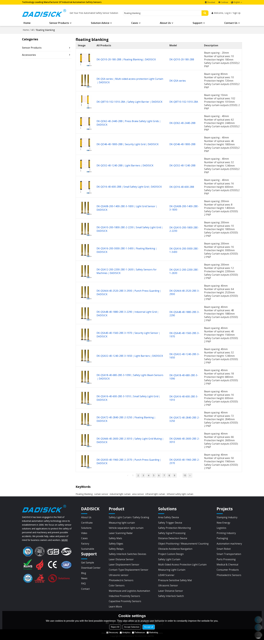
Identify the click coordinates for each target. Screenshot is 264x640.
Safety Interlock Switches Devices (127, 554)
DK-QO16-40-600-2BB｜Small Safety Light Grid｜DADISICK (129, 186)
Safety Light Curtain (169, 559)
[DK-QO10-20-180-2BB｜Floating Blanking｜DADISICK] (85, 59)
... (179, 475)
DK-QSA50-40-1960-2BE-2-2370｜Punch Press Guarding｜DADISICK (129, 461)
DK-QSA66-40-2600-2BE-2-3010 (184, 440)
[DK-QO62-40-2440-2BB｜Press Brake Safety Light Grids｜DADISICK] (85, 123)
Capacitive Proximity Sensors (125, 601)
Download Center (91, 567)
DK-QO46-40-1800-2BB (182, 144)
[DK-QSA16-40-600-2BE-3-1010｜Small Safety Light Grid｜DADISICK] (85, 398)
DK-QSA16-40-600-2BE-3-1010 (183, 398)
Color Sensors (117, 585)
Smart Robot (224, 548)
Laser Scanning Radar (121, 533)
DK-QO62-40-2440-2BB (182, 123)
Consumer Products (228, 569)
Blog (83, 573)
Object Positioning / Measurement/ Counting (183, 543)
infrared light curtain (155, 494)
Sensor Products (59, 23)
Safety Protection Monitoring (174, 528)
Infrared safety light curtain (180, 494)
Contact (85, 588)
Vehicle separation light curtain (126, 528)
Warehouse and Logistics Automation (129, 590)
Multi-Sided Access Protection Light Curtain (182, 564)
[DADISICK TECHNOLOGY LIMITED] (44, 13)
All (32, 29)
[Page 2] (190, 475)
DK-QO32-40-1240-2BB (182, 165)
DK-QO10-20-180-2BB (181, 59)
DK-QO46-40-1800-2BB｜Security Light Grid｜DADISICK (128, 144)
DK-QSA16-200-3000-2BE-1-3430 (184, 250)
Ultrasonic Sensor (168, 585)
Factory (85, 543)
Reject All (115, 627)
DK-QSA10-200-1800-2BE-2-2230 (184, 229)
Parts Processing (226, 559)
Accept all (148, 627)
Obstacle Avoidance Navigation (175, 548)
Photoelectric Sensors (121, 580)
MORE (64, 540)
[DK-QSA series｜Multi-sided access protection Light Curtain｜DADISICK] (85, 80)
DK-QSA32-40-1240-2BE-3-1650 (184, 355)
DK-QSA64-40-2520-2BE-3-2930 (184, 292)
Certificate (224, 2)
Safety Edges (116, 543)
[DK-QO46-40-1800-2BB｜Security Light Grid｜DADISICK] (85, 144)
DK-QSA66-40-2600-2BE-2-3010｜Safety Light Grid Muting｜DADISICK (130, 440)
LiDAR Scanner (166, 575)
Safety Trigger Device (170, 522)
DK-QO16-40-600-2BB (181, 187)
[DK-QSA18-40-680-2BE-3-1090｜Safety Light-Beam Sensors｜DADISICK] (85, 377)
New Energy (223, 522)
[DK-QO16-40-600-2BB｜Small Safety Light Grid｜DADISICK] (85, 187)
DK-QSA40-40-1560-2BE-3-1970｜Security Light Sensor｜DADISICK (129, 334)
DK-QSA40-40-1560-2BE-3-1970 (184, 334)
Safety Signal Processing (171, 533)
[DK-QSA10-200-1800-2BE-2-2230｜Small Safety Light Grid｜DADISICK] (85, 229)
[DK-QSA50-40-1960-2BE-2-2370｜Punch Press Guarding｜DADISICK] (85, 461)
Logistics (221, 528)
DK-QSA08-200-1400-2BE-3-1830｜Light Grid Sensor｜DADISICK (127, 208)
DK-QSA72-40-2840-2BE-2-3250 (184, 419)
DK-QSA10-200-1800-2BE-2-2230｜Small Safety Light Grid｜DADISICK (130, 229)
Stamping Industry (227, 517)
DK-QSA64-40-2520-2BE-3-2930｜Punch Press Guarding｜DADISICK (129, 292)
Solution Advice (100, 23)
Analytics (126, 632)
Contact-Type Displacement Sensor (128, 569)
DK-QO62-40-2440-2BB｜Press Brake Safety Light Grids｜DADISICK (129, 122)
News (84, 578)
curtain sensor (101, 494)
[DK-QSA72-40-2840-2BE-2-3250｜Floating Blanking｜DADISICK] (85, 419)
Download (211, 2)
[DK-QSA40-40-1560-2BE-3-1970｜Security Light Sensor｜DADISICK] (85, 335)
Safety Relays (116, 548)
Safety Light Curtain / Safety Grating (129, 517)
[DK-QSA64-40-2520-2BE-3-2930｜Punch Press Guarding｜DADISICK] (85, 292)
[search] (205, 13)
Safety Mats (115, 538)
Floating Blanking (84, 494)
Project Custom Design (171, 554)
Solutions (86, 528)
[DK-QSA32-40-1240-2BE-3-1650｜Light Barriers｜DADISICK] (85, 356)
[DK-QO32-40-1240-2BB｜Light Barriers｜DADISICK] (85, 165)
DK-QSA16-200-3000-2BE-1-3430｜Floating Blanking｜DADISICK (127, 250)
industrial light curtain (120, 494)
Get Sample (87, 562)
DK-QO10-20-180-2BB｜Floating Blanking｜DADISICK (126, 59)
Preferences (139, 632)
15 (185, 475)
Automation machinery (229, 543)
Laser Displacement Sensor (124, 564)
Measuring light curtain (122, 522)
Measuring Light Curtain (171, 569)
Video (84, 533)
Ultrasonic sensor (118, 575)
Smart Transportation (229, 554)
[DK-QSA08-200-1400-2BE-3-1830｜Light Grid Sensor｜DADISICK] (85, 208)
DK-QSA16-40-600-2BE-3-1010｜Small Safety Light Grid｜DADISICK (129, 398)
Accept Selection (131, 627)
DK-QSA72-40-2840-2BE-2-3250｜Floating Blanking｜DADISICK (126, 419)
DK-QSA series (177, 80)
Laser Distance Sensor (121, 559)
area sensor (138, 494)
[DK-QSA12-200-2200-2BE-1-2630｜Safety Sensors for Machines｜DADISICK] (85, 271)
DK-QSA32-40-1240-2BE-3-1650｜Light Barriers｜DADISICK (130, 356)
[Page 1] (127, 475)
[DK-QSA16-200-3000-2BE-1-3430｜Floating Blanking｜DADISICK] (85, 250)
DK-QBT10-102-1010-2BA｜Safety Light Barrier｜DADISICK (129, 101)
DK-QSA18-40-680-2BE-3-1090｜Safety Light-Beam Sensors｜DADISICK (130, 376)
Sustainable (87, 548)
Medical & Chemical (227, 564)
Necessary (113, 632)
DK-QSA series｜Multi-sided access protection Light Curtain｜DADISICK (130, 80)
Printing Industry (226, 533)
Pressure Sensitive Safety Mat (175, 580)
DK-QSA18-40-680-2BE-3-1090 (183, 377)
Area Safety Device (168, 517)
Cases (134, 23)
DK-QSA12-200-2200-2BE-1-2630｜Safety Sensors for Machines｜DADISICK (127, 271)
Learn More (115, 606)
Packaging (222, 538)
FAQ (83, 583)
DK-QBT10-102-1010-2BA (183, 101)
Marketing (153, 632)
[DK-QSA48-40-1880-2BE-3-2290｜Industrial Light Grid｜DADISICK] (85, 313)
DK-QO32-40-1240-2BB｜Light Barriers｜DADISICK (125, 165)
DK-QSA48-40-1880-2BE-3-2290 (184, 313)
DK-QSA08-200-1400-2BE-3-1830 (184, 208)
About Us (165, 23)
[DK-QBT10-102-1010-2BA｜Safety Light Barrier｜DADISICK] (85, 102)
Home (27, 23)
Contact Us (230, 23)
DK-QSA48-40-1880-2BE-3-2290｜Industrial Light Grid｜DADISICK (128, 313)
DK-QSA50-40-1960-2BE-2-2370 (184, 461)
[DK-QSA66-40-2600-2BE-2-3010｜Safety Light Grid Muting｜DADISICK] (85, 440)
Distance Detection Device (172, 538)
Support (197, 23)
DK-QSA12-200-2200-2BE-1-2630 (184, 271)
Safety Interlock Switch (171, 596)
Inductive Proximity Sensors (124, 596)
